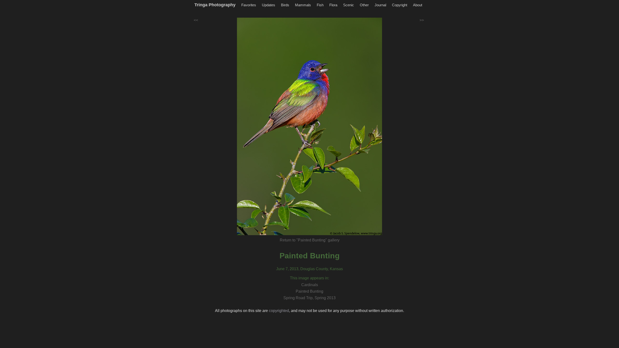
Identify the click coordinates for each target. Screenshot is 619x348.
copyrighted (279, 311)
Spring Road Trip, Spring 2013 (309, 298)
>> (422, 20)
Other (364, 5)
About (417, 5)
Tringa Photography (215, 4)
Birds (285, 5)
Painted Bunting (310, 255)
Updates (268, 5)
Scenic (348, 5)
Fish (320, 5)
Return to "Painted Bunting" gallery (309, 240)
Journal (380, 5)
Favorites (248, 5)
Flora (333, 5)
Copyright (399, 5)
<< (196, 20)
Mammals (303, 5)
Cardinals (309, 285)
